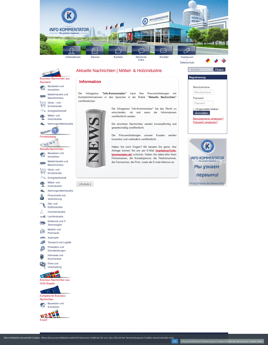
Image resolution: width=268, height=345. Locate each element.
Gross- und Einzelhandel (55, 171)
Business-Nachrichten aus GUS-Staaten (55, 281)
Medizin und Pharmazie (54, 231)
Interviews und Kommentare (55, 256)
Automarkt (53, 237)
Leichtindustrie (55, 216)
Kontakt (164, 57)
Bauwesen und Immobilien (56, 87)
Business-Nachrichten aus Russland (55, 80)
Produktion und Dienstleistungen (57, 248)
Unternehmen (72, 57)
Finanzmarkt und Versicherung (57, 197)
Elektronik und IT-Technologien (57, 222)
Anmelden (201, 113)
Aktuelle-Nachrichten (51, 149)
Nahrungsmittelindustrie (60, 123)
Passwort (198, 98)
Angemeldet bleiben (207, 109)
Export (43, 320)
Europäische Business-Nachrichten (53, 297)
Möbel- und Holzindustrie (55, 117)
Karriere (118, 57)
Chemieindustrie (56, 211)
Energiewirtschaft (57, 110)
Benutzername (201, 87)
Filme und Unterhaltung (55, 265)
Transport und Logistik (59, 242)
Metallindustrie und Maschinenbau (58, 96)
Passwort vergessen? (205, 122)
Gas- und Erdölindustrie (55, 205)
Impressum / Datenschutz (187, 59)
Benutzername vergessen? (208, 118)
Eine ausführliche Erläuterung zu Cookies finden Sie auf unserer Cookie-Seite (222, 341)
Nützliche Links (141, 58)
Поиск (219, 69)
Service (95, 57)
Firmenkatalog (48, 136)
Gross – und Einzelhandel (55, 104)
